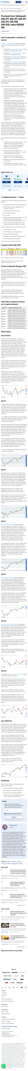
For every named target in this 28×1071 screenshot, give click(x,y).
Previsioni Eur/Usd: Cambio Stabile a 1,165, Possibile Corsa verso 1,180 (17, 925)
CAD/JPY (19, 861)
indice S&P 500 (14, 74)
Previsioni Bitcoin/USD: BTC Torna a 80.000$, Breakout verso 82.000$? (18, 937)
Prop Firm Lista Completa (8, 1023)
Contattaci (4, 995)
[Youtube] (21, 987)
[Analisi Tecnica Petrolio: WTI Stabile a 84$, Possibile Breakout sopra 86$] (5, 911)
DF (1, 8)
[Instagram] (25, 987)
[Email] (12, 827)
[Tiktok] (17, 987)
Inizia (6, 182)
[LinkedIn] (10, 827)
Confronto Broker (6, 1028)
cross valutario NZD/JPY (16, 56)
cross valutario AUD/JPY (16, 53)
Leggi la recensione (6, 185)
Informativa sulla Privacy (7, 1001)
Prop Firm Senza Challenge (8, 1019)
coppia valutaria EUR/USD (8, 624)
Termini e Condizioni (7, 999)
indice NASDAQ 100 (15, 69)
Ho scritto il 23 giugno (6, 43)
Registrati (14, 817)
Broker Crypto (5, 1011)
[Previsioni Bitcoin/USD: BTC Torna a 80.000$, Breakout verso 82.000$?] (5, 939)
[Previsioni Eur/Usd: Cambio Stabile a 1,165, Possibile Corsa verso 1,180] (5, 927)
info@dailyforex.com (5, 1032)
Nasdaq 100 (14, 863)
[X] (5, 987)
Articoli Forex (5, 1006)
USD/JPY (20, 863)
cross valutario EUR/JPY (7, 524)
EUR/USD (9, 863)
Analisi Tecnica (6, 8)
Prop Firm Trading (6, 1021)
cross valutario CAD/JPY (8, 577)
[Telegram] (13, 987)
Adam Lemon (14, 825)
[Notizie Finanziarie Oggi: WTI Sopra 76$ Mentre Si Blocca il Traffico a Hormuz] (5, 882)
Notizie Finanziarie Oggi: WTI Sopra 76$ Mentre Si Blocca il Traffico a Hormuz (17, 884)
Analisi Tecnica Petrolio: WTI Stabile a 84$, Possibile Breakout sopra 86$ (18, 913)
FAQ (3, 997)
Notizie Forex (4, 878)
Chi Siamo (4, 992)
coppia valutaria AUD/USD (17, 674)
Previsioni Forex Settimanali (15, 8)
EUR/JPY (4, 863)
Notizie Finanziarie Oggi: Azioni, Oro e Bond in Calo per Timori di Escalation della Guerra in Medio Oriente (18, 871)
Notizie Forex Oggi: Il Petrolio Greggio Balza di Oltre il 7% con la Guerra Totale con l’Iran (18, 896)
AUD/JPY (9, 861)
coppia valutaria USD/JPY (17, 49)
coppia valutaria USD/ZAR (16, 62)
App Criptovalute (6, 1013)
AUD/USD (14, 861)
